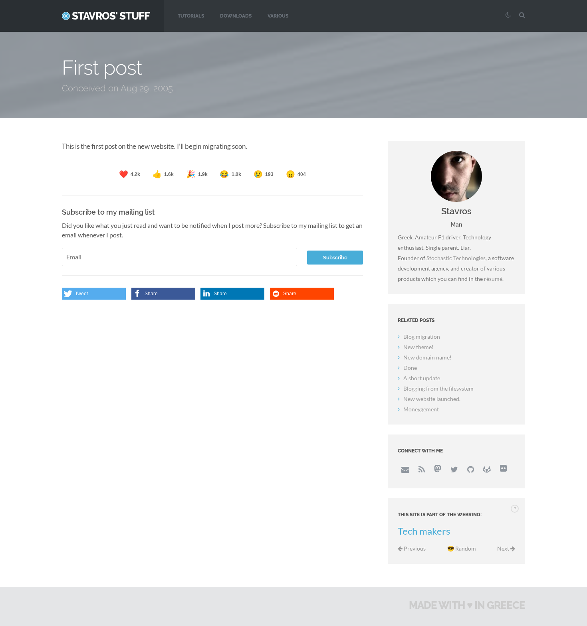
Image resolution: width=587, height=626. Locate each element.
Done (410, 367)
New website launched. (431, 398)
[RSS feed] (421, 469)
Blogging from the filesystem (438, 388)
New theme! (418, 347)
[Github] (470, 469)
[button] (94, 294)
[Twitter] (454, 469)
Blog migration (421, 336)
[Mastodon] (437, 469)
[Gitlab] (487, 469)
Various (278, 16)
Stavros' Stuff (111, 16)
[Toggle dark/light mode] (507, 15)
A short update (421, 378)
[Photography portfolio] (503, 469)
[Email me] (405, 469)
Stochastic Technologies (456, 258)
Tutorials (191, 16)
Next (503, 548)
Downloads (236, 16)
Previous (414, 548)
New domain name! (427, 357)
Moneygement (421, 409)
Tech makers (424, 531)
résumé (493, 278)
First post (102, 67)
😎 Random (461, 548)
